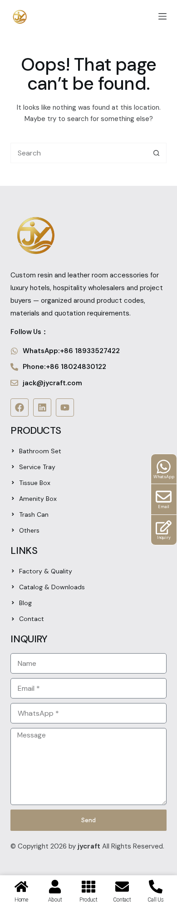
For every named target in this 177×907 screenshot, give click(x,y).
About (55, 900)
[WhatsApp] (164, 467)
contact (122, 900)
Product (88, 900)
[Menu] (162, 16)
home (21, 900)
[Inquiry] (164, 527)
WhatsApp (163, 477)
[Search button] (156, 153)
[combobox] (78, 153)
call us (155, 900)
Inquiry (164, 537)
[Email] (164, 496)
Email (163, 506)
